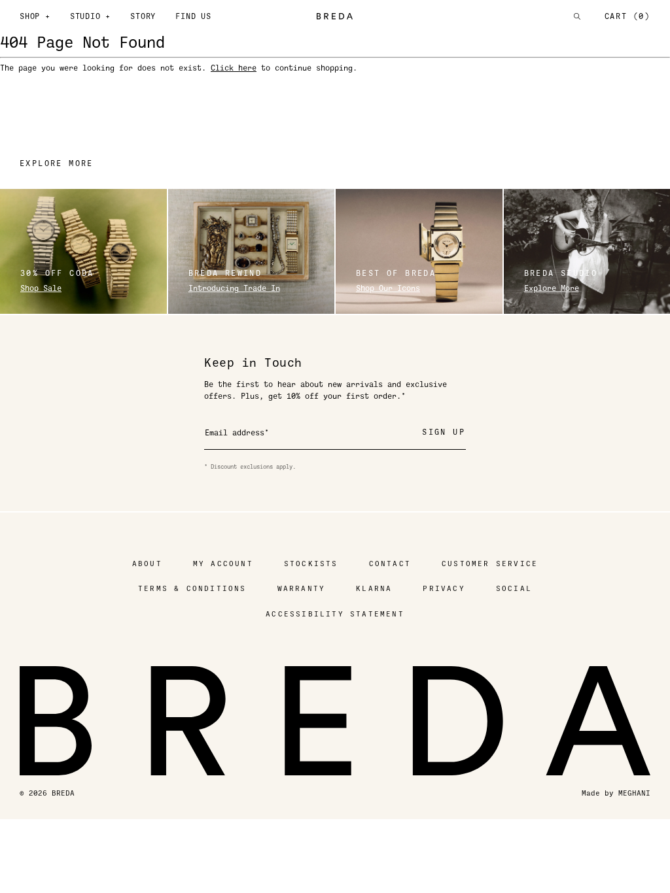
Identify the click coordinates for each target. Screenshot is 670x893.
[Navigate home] (335, 16)
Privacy (444, 588)
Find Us (193, 16)
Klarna (374, 588)
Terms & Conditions (192, 588)
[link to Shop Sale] (83, 251)
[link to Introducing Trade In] (251, 251)
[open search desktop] (577, 16)
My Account (223, 564)
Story (143, 16)
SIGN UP (443, 432)
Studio (90, 16)
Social (514, 588)
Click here (233, 68)
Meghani (634, 793)
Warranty (301, 588)
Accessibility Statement (335, 614)
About (147, 564)
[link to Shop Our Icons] (419, 251)
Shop (35, 16)
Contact (390, 564)
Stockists (311, 564)
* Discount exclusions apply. (250, 466)
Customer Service (490, 564)
